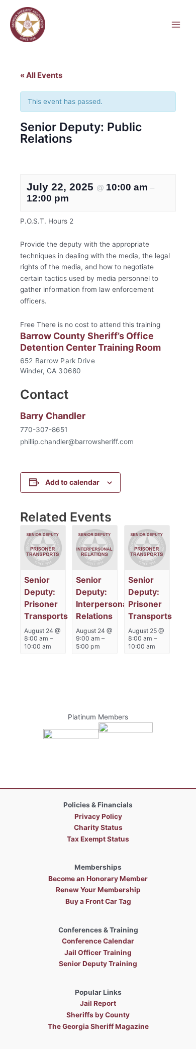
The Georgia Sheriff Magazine (98, 1026)
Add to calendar (72, 482)
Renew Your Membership (98, 890)
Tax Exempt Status (98, 839)
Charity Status (98, 827)
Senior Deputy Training (98, 964)
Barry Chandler (52, 415)
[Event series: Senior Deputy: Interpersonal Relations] (105, 646)
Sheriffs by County (98, 1015)
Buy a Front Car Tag (98, 901)
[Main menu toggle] (176, 24)
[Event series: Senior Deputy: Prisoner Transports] (160, 646)
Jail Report (98, 1003)
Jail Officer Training (98, 953)
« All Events (41, 75)
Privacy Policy (98, 816)
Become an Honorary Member (98, 879)
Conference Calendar (98, 941)
